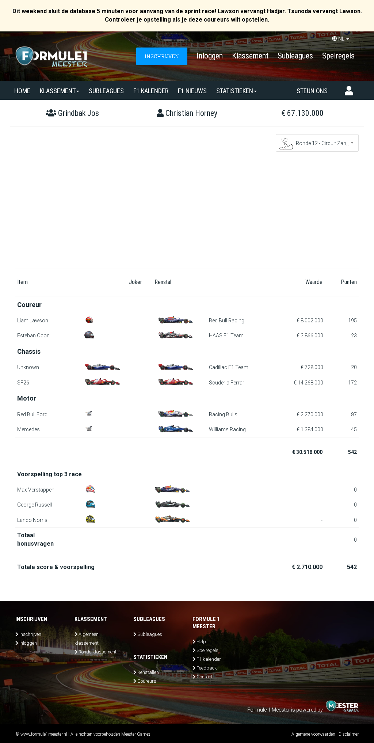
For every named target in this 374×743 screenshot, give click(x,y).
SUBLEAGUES (106, 91)
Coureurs (146, 681)
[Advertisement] (187, 214)
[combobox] (317, 143)
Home (22, 91)
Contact (204, 676)
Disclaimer (349, 734)
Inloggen (209, 55)
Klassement (250, 55)
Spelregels (338, 55)
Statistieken (234, 91)
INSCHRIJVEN (162, 56)
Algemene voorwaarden (313, 734)
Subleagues (295, 55)
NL (341, 39)
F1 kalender (150, 91)
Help (201, 641)
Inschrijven (30, 634)
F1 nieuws (192, 91)
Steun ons (312, 91)
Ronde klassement (98, 652)
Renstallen (148, 672)
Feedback (206, 668)
